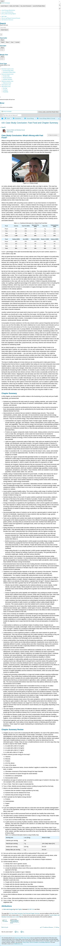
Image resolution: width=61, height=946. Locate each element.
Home (8, 118)
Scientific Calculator (7, 79)
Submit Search (4, 29)
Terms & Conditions (34, 942)
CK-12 (21, 915)
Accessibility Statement (44, 942)
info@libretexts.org (17, 943)
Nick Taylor (18, 909)
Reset (2, 40)
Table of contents (53, 135)
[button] (5, 90)
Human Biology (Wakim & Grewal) (47, 118)
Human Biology (30, 118)
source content (15, 916)
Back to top (4, 927)
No (23, 931)
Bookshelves (18, 118)
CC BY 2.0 (31, 909)
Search (4, 115)
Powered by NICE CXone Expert (22, 937)
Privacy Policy (25, 942)
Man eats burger (8, 909)
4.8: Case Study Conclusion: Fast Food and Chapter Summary (24, 913)
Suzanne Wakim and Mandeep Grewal (16, 130)
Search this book (4, 25)
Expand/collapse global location (59, 118)
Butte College (10, 131)
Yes (18, 931)
